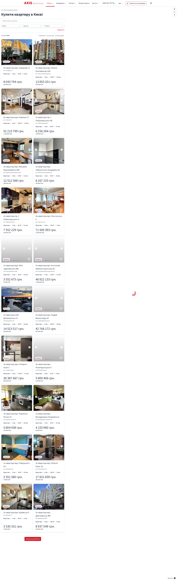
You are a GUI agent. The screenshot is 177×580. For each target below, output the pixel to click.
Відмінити (61, 30)
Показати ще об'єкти (33, 539)
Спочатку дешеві (59, 35)
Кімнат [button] (4, 26)
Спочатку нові (50, 35)
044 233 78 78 (108, 3)
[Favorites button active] (151, 3)
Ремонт (47, 26)
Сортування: (42, 35)
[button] (29, 50)
